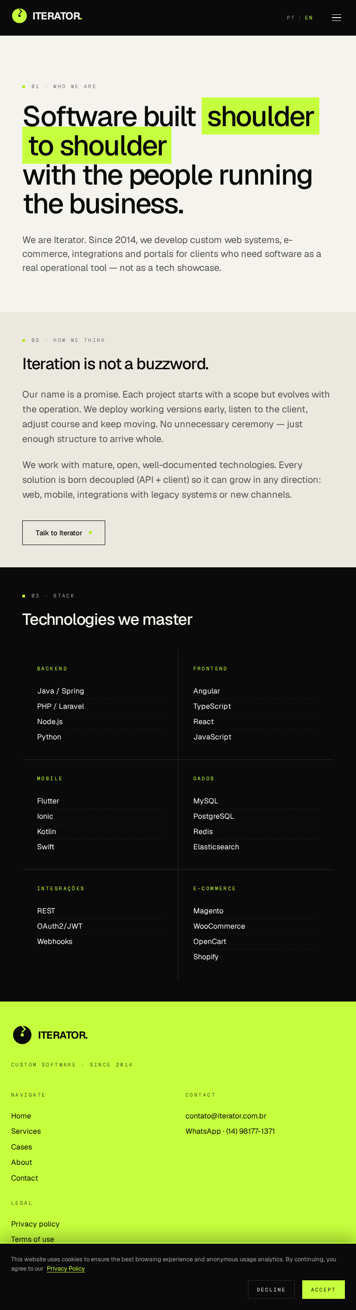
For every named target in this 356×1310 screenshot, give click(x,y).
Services (26, 1131)
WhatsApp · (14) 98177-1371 (230, 1131)
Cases (21, 1147)
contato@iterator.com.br (226, 1116)
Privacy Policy (66, 1268)
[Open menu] (336, 17)
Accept (323, 1289)
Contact (24, 1178)
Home (21, 1116)
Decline (271, 1289)
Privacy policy (35, 1224)
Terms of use (32, 1239)
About (21, 1162)
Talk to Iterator (59, 532)
